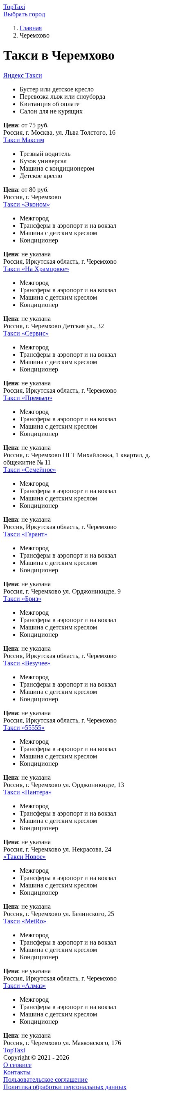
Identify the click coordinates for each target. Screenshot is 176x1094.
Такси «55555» (24, 727)
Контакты (17, 1072)
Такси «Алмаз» (24, 985)
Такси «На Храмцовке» (36, 268)
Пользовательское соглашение (45, 1079)
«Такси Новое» (24, 856)
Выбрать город (24, 14)
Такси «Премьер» (27, 397)
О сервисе (17, 1064)
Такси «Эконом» (26, 204)
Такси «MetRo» (24, 921)
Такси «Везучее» (26, 663)
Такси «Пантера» (27, 792)
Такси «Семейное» (29, 469)
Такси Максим (23, 139)
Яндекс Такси (22, 75)
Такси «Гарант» (25, 534)
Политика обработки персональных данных (64, 1086)
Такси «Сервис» (26, 333)
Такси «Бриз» (22, 598)
